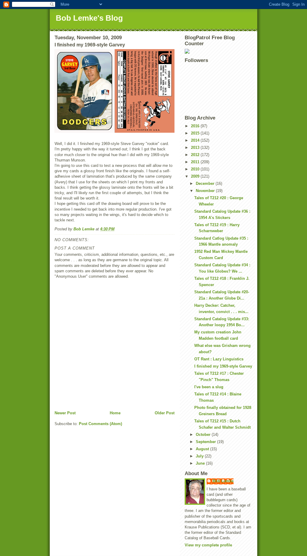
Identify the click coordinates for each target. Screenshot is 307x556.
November (206, 190)
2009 (196, 176)
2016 (196, 126)
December (206, 183)
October (204, 434)
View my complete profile (208, 545)
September (206, 441)
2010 (196, 169)
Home (115, 413)
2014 (196, 140)
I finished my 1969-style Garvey (223, 366)
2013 (196, 147)
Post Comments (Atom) (100, 423)
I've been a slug (208, 387)
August (203, 449)
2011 (196, 162)
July (200, 456)
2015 (196, 133)
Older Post (164, 413)
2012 (196, 154)
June (201, 463)
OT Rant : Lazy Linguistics (218, 359)
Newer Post (65, 413)
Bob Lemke (223, 481)
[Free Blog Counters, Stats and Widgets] (218, 51)
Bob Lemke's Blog (89, 17)
